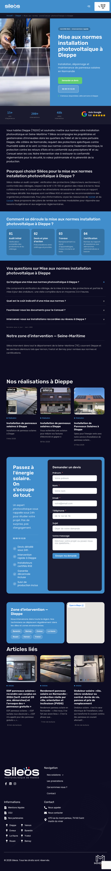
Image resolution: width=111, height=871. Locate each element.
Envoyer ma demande (66, 556)
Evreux (40, 631)
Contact (51, 793)
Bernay (28, 631)
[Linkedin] (10, 784)
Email (55, 498)
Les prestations (55, 781)
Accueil (9, 16)
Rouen (15, 637)
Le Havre (51, 631)
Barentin (16, 631)
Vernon (27, 637)
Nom (55, 485)
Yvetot (38, 637)
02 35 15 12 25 (68, 89)
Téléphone (58, 510)
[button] (88, 6)
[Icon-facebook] (6, 784)
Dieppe (18, 16)
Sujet (55, 523)
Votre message (61, 535)
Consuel (9, 201)
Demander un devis (70, 80)
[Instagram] (15, 784)
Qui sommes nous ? (57, 787)
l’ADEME (92, 197)
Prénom (57, 472)
